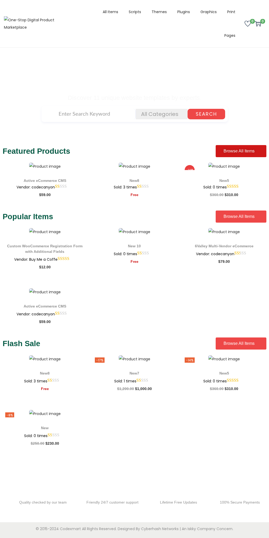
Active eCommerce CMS (45, 180)
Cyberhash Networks (160, 528)
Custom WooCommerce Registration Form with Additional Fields (44, 249)
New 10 (134, 246)
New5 (224, 180)
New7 (134, 373)
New (45, 428)
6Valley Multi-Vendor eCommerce (224, 246)
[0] (248, 24)
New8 (134, 180)
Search (206, 114)
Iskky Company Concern (210, 528)
